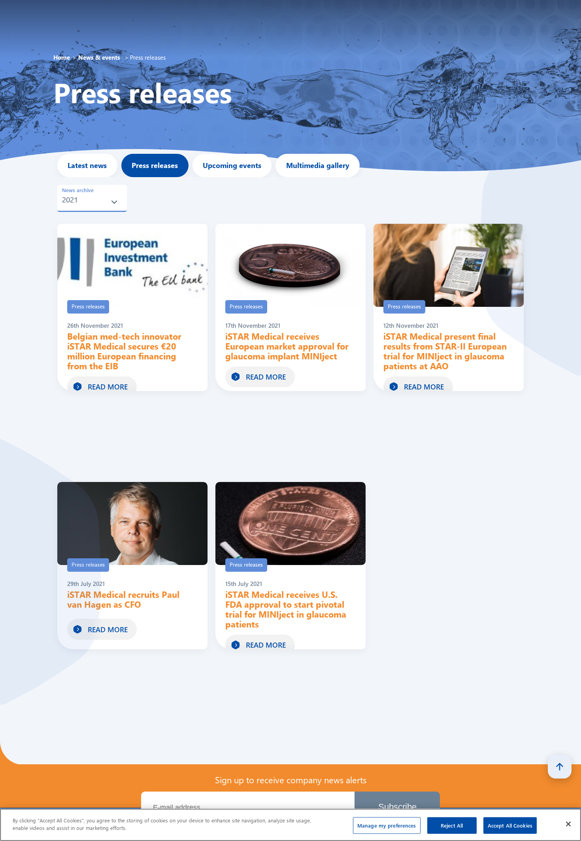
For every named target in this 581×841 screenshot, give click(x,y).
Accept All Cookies (510, 825)
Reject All (452, 825)
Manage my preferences (386, 825)
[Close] (568, 824)
